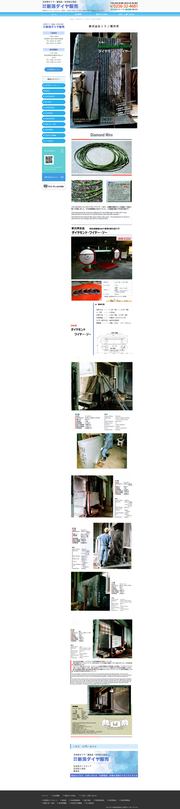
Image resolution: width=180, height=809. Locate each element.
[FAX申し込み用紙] (53, 188)
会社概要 (78, 14)
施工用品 (48, 102)
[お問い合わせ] (104, 777)
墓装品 (47, 91)
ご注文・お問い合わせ (126, 14)
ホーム (54, 14)
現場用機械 (49, 130)
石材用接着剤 (50, 96)
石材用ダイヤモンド (52, 85)
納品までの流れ (102, 14)
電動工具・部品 (50, 124)
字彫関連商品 (50, 107)
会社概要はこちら (53, 69)
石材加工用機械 (50, 135)
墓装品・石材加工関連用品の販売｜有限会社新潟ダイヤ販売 (63, 4)
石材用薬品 (49, 113)
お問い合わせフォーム (51, 177)
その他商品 (49, 141)
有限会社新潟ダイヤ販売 (119, 807)
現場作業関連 (50, 119)
